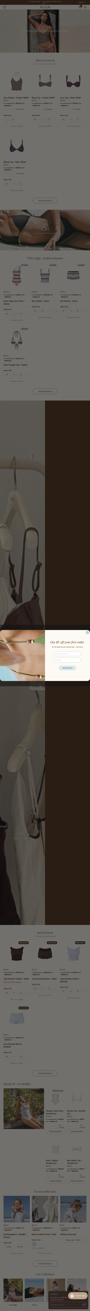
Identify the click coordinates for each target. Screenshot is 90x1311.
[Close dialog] (87, 632)
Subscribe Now (67, 668)
